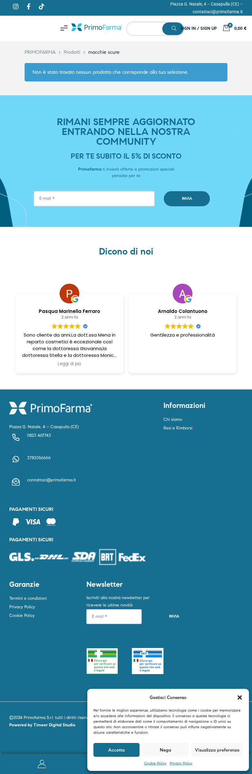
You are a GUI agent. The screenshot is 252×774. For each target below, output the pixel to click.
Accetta (116, 750)
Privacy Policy (181, 763)
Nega (165, 750)
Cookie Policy (155, 763)
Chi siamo (172, 419)
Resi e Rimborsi (177, 428)
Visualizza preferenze (217, 750)
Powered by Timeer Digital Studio (42, 725)
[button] (240, 697)
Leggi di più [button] (69, 364)
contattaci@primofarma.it (218, 11)
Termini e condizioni (28, 598)
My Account (42, 764)
